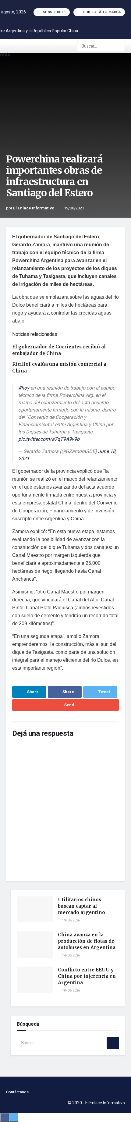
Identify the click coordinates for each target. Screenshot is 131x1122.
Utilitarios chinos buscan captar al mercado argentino (81, 906)
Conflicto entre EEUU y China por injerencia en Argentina (87, 976)
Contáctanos (17, 1092)
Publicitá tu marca (101, 12)
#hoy (23, 388)
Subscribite (54, 12)
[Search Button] (120, 46)
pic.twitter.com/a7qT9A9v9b (49, 439)
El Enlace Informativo (33, 208)
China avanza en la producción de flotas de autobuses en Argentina (86, 941)
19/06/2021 (74, 208)
